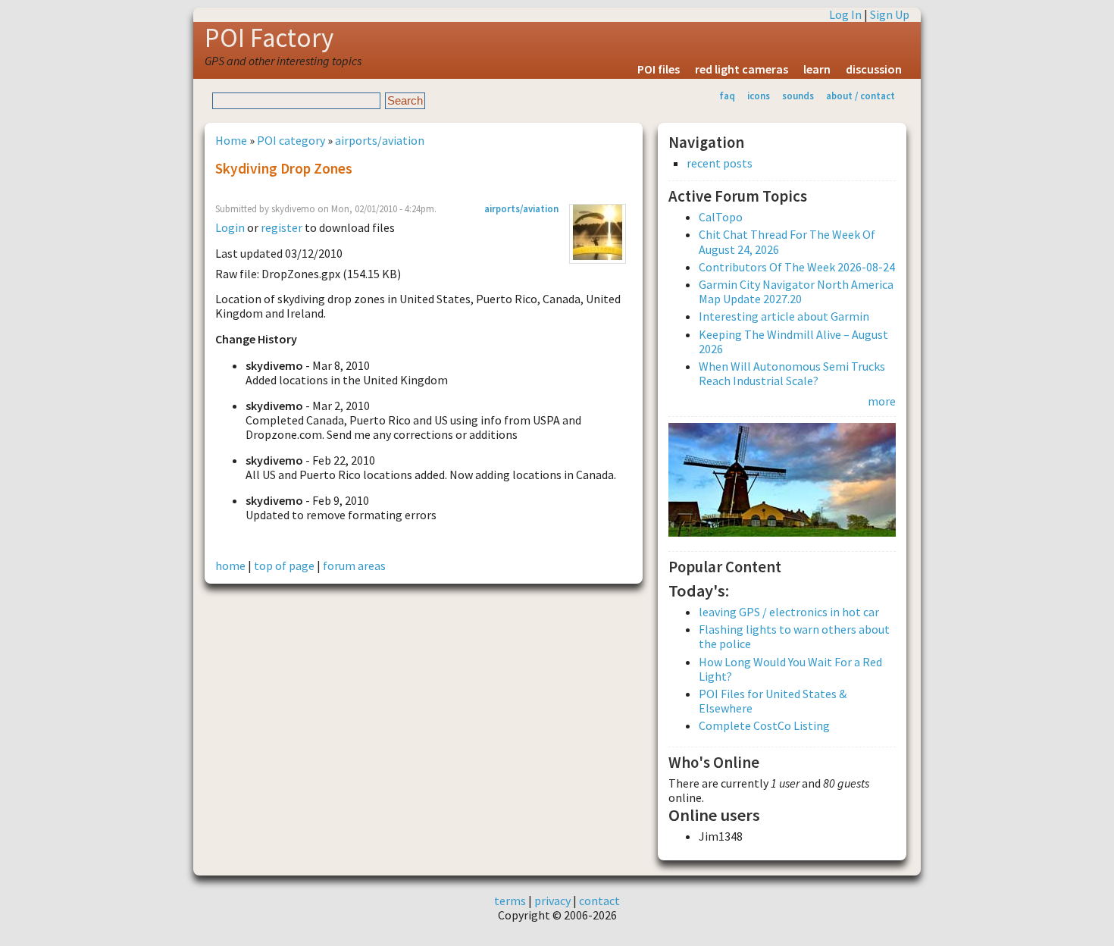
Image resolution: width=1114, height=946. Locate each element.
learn (817, 69)
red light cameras (741, 69)
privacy (552, 900)
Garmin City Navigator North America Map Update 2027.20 (796, 291)
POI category (291, 140)
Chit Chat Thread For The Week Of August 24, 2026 (787, 241)
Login (230, 227)
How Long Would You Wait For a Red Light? (790, 669)
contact (599, 900)
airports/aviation (379, 140)
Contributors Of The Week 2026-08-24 (797, 266)
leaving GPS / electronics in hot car (789, 611)
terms (510, 900)
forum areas (354, 565)
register (281, 227)
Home (231, 140)
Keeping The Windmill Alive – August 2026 (793, 341)
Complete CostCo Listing (764, 725)
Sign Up (889, 14)
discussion (874, 69)
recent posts (720, 163)
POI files (658, 69)
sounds (798, 95)
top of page (284, 565)
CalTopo (721, 216)
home (230, 565)
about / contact (860, 95)
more (882, 401)
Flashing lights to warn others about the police (794, 636)
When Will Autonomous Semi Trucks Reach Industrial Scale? (792, 373)
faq (727, 95)
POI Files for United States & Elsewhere (772, 701)
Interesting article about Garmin (784, 316)
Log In (845, 14)
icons (758, 95)
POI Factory (269, 38)
